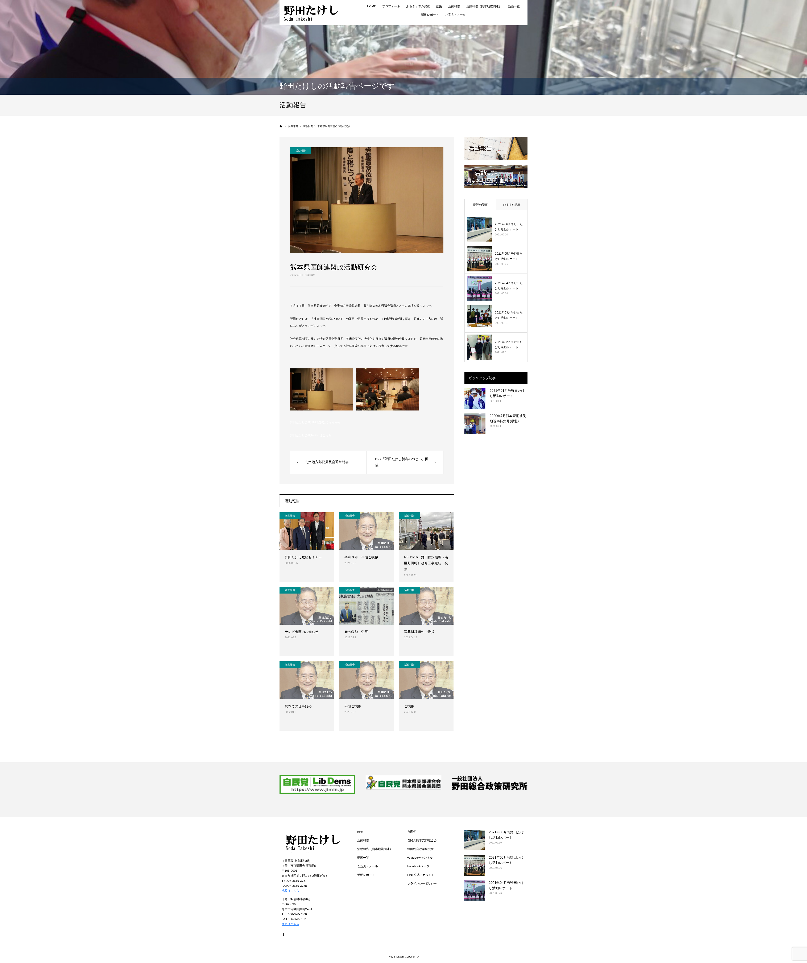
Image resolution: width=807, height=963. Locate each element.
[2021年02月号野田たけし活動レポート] (479, 347)
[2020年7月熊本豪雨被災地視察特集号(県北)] (474, 423)
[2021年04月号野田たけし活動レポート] (479, 288)
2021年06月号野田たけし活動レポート (509, 226)
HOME (371, 6)
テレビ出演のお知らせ (301, 632)
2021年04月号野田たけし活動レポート (509, 285)
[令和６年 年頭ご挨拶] (366, 531)
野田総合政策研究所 (420, 849)
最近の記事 (480, 204)
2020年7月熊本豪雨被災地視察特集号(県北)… (508, 418)
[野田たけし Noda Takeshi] (311, 12)
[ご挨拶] (426, 680)
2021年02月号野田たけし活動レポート (509, 344)
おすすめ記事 (512, 204)
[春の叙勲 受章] (366, 606)
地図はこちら (290, 890)
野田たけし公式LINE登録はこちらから (315, 422)
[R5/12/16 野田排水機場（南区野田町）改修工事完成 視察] (426, 531)
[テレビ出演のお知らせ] (307, 606)
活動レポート (430, 14)
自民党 (411, 831)
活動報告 (311, 275)
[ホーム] (281, 126)
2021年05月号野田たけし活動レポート (509, 256)
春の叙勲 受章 (356, 632)
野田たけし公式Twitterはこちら (310, 435)
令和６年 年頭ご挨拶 (361, 557)
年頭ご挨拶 (352, 706)
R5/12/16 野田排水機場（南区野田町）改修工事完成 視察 (426, 563)
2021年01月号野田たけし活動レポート (507, 393)
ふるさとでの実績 (418, 6)
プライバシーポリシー (422, 883)
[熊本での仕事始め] (307, 680)
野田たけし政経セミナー (303, 557)
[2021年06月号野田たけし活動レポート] (479, 229)
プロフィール (391, 6)
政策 (439, 6)
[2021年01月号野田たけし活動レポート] (474, 398)
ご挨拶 (409, 706)
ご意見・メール (455, 14)
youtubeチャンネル (420, 857)
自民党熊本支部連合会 (422, 840)
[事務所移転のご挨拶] (426, 606)
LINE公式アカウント (420, 875)
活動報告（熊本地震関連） (484, 6)
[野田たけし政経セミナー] (307, 531)
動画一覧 (514, 6)
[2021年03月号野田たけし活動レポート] (479, 317)
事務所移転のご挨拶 (419, 632)
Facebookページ (418, 866)
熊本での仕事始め (298, 706)
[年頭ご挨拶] (366, 680)
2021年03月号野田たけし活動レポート (509, 315)
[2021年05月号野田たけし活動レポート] (479, 258)
